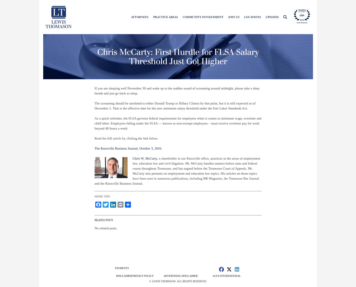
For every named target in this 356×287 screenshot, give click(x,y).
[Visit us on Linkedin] (236, 269)
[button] (285, 17)
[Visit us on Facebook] (221, 269)
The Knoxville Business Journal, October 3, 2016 (128, 148)
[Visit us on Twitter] (229, 269)
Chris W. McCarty (145, 158)
